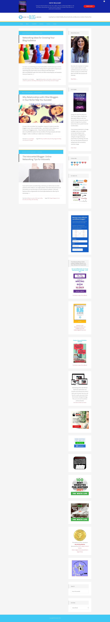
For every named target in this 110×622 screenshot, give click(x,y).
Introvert (57, 198)
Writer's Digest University (77, 550)
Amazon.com (79, 325)
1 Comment (39, 152)
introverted (24, 199)
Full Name (74, 239)
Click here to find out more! (79, 402)
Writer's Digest (81, 546)
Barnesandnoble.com (80, 327)
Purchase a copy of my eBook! (80, 295)
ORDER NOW (89, 6)
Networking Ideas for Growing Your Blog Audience (38, 39)
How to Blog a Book (30, 17)
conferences (25, 80)
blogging (54, 198)
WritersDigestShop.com (80, 330)
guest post (29, 80)
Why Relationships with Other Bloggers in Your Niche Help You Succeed (40, 98)
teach (51, 80)
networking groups (39, 80)
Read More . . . (74, 79)
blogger (51, 198)
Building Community (30, 198)
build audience (49, 79)
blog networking (51, 138)
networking (34, 80)
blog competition (44, 138)
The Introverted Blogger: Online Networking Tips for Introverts (37, 158)
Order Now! (73, 148)
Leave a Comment (38, 33)
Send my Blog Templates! (77, 249)
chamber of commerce (56, 79)
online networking (46, 80)
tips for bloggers (56, 80)
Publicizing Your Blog (39, 198)
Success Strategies (30, 79)
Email (73, 243)
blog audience (43, 79)
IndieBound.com (79, 328)
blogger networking (57, 138)
